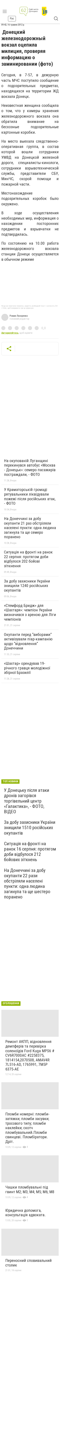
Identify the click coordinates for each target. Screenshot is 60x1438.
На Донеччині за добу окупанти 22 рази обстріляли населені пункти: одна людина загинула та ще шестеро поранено (27, 884)
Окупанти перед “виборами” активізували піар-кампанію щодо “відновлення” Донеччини (28, 641)
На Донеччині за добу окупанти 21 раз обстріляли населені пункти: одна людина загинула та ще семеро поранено (30, 527)
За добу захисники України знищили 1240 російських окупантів (27, 586)
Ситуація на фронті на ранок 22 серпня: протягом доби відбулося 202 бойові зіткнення (28, 559)
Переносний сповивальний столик (28, 1262)
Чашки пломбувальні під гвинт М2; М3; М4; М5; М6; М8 (29, 1189)
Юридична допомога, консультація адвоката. (25, 1212)
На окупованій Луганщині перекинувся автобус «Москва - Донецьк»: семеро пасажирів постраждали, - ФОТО (30, 467)
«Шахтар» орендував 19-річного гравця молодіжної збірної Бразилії (27, 668)
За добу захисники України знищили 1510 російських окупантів (29, 828)
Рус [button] (12, 18)
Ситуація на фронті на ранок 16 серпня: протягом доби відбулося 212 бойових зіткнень (30, 851)
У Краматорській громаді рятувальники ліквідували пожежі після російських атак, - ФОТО (30, 496)
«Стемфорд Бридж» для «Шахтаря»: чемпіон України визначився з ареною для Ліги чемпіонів (30, 612)
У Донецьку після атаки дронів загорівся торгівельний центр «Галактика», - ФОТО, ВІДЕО (26, 800)
